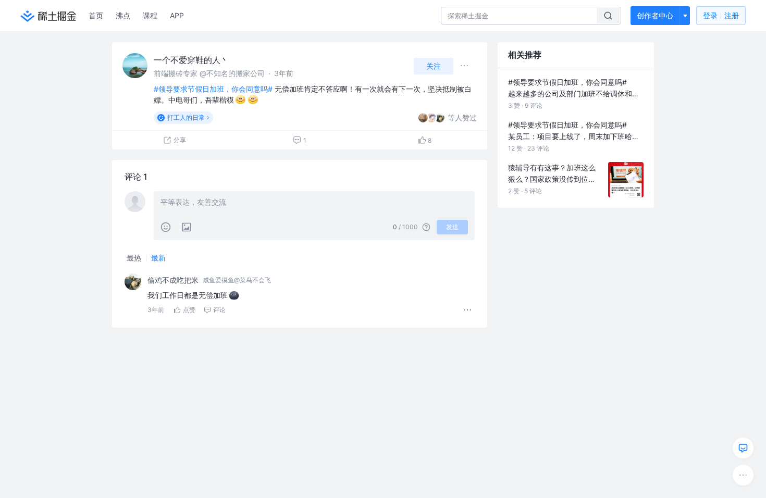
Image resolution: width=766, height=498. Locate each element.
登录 (721, 15)
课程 (150, 15)
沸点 (123, 15)
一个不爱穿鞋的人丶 (191, 60)
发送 (452, 227)
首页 (96, 15)
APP (177, 15)
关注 (433, 65)
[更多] (743, 475)
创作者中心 (655, 15)
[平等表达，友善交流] (314, 203)
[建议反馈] (743, 448)
